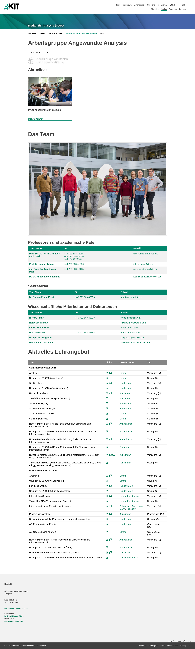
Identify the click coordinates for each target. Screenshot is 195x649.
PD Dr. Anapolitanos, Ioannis (44, 276)
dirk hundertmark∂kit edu (145, 253)
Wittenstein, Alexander (41, 342)
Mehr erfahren (35, 119)
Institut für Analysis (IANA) (46, 25)
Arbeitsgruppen (55, 33)
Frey (134, 506)
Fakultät (182, 9)
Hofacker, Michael (38, 322)
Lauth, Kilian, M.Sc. (39, 327)
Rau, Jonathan (37, 332)
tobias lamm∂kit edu (143, 264)
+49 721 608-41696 (74, 264)
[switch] (190, 5)
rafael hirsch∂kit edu (131, 317)
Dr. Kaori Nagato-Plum (13, 616)
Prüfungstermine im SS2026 (44, 110)
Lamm (123, 373)
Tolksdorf (131, 509)
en (183, 5)
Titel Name (35, 248)
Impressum (127, 5)
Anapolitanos (126, 424)
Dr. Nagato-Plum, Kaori (41, 297)
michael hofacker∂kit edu (133, 322)
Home (117, 5)
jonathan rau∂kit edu (131, 332)
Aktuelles (155, 9)
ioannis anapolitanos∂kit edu (147, 276)
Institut (164, 9)
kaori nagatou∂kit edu (131, 297)
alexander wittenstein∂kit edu (135, 342)
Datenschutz (139, 5)
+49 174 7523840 (73, 259)
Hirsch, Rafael (36, 317)
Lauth (135, 557)
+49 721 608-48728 (85, 317)
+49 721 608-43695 (85, 332)
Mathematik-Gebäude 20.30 (16, 609)
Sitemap (164, 5)
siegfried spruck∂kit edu (132, 337)
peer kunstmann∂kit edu (145, 269)
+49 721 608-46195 (74, 269)
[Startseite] (190, 9)
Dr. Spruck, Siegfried (40, 337)
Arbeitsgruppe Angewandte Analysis (81, 33)
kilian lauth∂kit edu (130, 327)
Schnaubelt (125, 506)
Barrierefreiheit (152, 5)
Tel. (66, 248)
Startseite (32, 33)
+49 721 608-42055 (74, 253)
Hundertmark (126, 383)
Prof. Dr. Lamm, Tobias (41, 264)
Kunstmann (125, 393)
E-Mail (137, 248)
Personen (173, 9)
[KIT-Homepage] (11, 6)
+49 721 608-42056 (74, 256)
